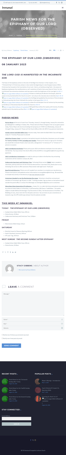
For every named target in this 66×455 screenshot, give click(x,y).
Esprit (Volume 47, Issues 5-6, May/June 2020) (50, 389)
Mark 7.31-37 (53, 397)
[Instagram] (61, 2)
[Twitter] (59, 2)
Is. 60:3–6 (37, 105)
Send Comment (11, 346)
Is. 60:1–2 (59, 91)
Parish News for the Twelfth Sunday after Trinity (19, 389)
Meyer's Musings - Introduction (51, 380)
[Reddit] (15, 252)
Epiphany (16, 50)
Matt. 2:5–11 (44, 100)
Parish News (24, 50)
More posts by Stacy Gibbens (27, 270)
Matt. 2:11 (27, 109)
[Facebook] (56, 2)
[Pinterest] (8, 252)
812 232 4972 (34, 2)
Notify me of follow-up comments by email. (16, 335)
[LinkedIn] (13, 252)
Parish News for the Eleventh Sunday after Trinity (20, 398)
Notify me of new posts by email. (12, 338)
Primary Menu (62, 7)
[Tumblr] (10, 252)
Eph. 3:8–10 (60, 96)
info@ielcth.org (46, 2)
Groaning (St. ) (49, 400)
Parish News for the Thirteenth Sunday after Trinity (18, 381)
